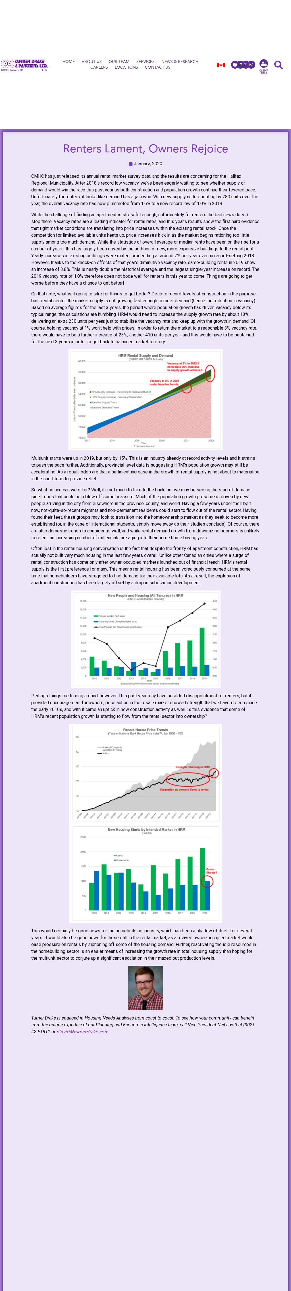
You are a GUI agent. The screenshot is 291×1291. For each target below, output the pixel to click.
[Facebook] (235, 65)
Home (69, 62)
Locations (126, 67)
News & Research (179, 62)
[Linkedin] (240, 65)
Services (145, 62)
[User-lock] (263, 63)
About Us (92, 62)
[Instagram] (251, 65)
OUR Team (119, 62)
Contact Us (158, 67)
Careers (99, 67)
